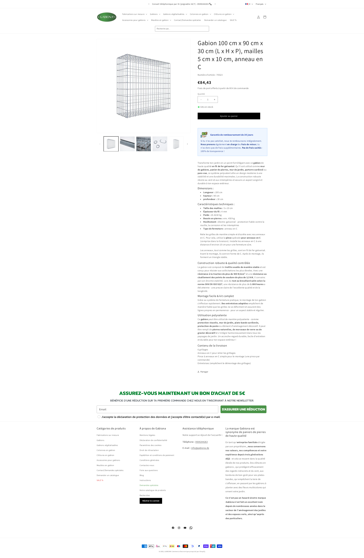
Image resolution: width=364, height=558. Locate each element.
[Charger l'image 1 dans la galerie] (111, 143)
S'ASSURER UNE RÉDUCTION (243, 409)
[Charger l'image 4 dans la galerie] (159, 143)
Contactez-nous (147, 465)
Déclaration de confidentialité (153, 440)
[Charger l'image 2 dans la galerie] (127, 143)
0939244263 (201, 441)
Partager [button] (204, 371)
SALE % (100, 480)
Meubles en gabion (105, 465)
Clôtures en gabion (105, 455)
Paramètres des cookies (150, 445)
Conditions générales (149, 460)
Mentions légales (147, 435)
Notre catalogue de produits (153, 490)
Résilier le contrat (150, 500)
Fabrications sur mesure (108, 435)
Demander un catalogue (108, 475)
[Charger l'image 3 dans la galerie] (143, 143)
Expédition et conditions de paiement (157, 455)
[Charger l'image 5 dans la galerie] (176, 143)
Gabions (100, 440)
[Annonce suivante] (215, 4)
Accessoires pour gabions (108, 460)
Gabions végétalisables (107, 445)
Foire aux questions (149, 470)
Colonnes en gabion (106, 450)
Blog (142, 475)
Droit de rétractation (149, 450)
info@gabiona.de (200, 447)
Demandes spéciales (149, 485)
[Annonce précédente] (149, 4)
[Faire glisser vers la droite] (187, 144)
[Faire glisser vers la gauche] (100, 144)
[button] (134, 14)
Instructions (145, 480)
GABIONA (168, 551)
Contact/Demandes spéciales (110, 470)
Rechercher (145, 495)
